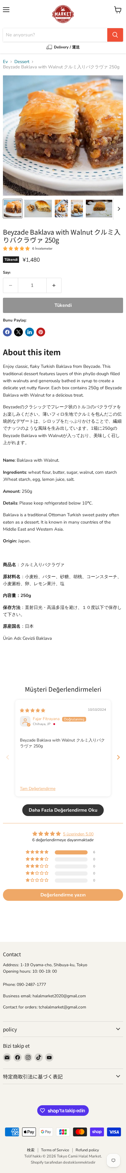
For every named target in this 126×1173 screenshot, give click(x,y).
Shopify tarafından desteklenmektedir (63, 1162)
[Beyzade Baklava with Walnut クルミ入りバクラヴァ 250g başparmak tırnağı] (12, 208)
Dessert (21, 61)
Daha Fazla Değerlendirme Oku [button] (63, 810)
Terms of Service (55, 1150)
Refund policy (87, 1150)
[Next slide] (118, 757)
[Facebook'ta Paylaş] (7, 332)
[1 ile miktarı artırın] (54, 285)
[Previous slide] (7, 757)
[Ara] (115, 35)
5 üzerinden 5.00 (78, 834)
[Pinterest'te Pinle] (40, 332)
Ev (5, 61)
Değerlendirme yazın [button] (63, 895)
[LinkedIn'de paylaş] (29, 332)
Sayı (6, 272)
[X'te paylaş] (18, 332)
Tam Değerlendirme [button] (37, 788)
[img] (32, 710)
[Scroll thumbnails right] (117, 209)
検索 (31, 1150)
